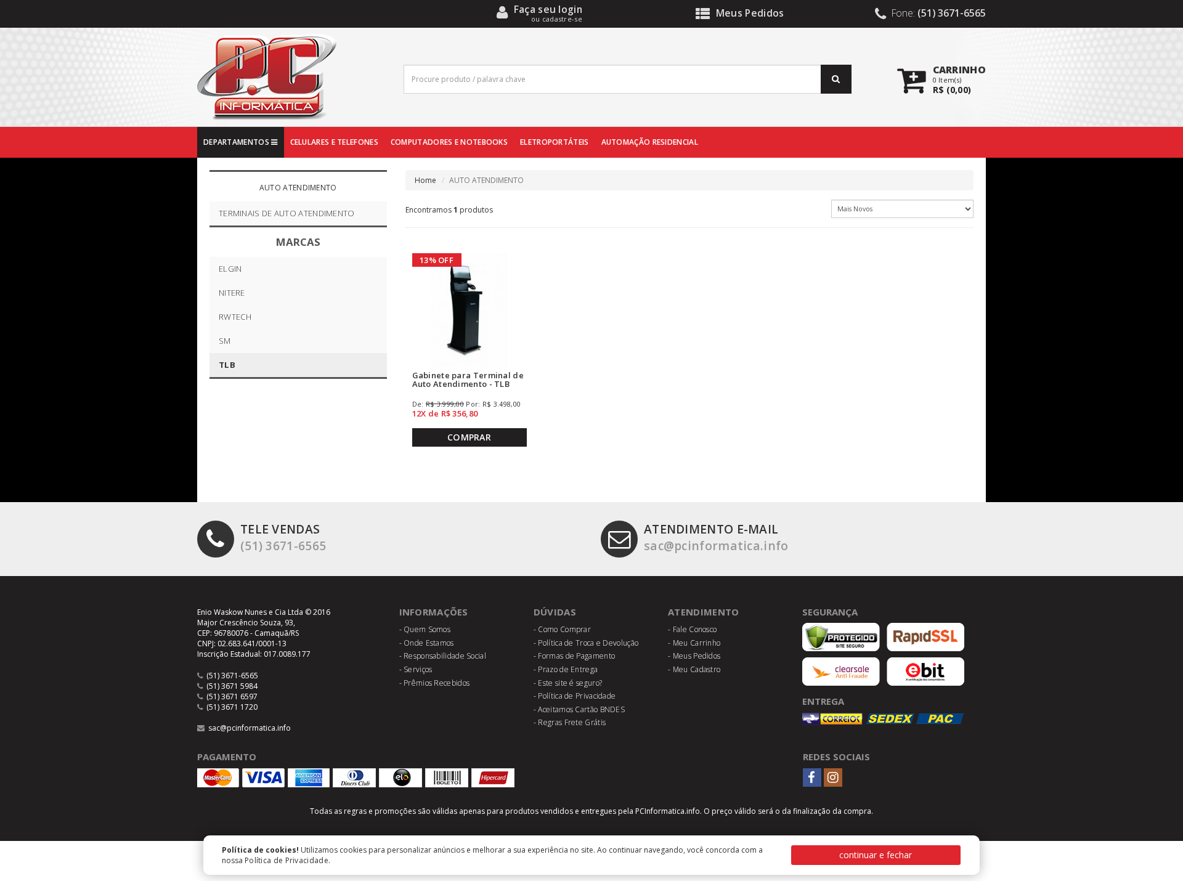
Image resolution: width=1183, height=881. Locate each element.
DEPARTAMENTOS (237, 142)
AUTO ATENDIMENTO (298, 187)
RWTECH (235, 316)
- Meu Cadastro (694, 669)
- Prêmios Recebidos (434, 683)
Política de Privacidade (286, 860)
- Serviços (416, 669)
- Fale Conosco (692, 629)
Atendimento (703, 612)
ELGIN (230, 268)
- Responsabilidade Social (443, 656)
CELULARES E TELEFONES (334, 142)
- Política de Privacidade (575, 696)
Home (426, 180)
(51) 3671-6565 (283, 537)
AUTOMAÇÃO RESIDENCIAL (649, 142)
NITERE (232, 292)
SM (225, 340)
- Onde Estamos (426, 643)
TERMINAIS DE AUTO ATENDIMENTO (287, 213)
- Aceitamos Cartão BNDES (579, 709)
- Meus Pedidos (694, 656)
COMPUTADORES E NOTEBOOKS (449, 142)
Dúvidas (555, 612)
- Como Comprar (562, 629)
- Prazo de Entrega (566, 669)
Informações (433, 612)
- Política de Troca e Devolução (586, 643)
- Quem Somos (425, 629)
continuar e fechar (875, 855)
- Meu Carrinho (694, 643)
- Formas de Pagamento (574, 656)
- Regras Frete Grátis (570, 722)
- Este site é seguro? (568, 683)
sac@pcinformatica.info (716, 537)
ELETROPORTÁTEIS (554, 142)
